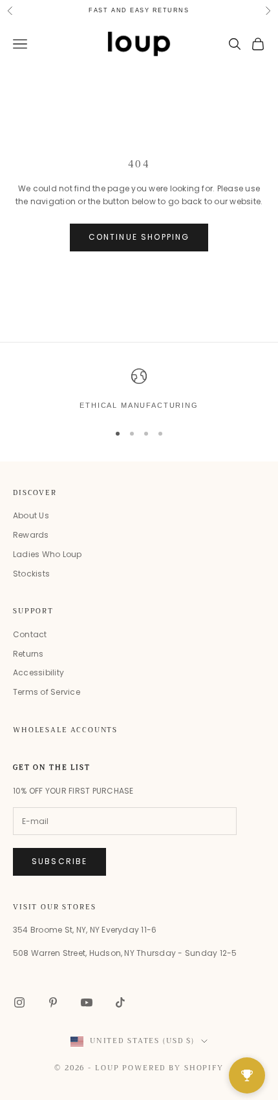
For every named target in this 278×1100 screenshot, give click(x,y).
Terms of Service (46, 691)
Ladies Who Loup (47, 554)
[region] (139, 389)
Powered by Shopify (173, 1068)
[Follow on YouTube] (86, 1002)
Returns (28, 653)
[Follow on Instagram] (19, 1002)
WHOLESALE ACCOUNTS (65, 730)
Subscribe (59, 861)
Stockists (31, 573)
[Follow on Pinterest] (53, 1002)
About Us (31, 515)
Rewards (31, 534)
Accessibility (38, 672)
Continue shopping (139, 236)
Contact (30, 634)
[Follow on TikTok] (120, 1002)
